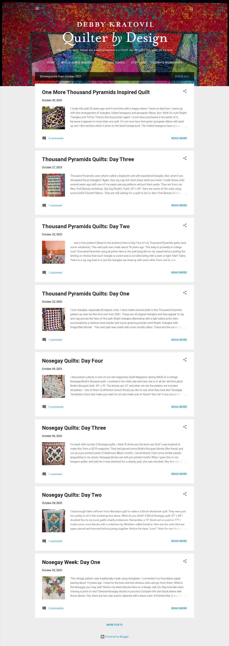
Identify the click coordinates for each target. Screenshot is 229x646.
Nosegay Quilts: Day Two (72, 495)
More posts (114, 624)
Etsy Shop (139, 62)
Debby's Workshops (167, 62)
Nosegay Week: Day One (71, 562)
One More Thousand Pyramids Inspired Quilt (96, 92)
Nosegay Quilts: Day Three (74, 428)
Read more (179, 138)
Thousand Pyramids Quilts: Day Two (86, 226)
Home (51, 62)
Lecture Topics (113, 62)
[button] (185, 92)
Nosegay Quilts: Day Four (72, 361)
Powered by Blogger (117, 636)
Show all (182, 76)
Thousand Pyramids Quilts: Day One (85, 293)
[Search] (192, 9)
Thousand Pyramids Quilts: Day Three (88, 159)
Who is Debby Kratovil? (78, 62)
